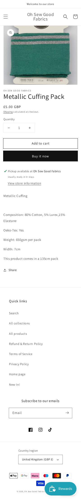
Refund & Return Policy (26, 344)
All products (18, 334)
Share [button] (13, 270)
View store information (24, 183)
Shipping (8, 111)
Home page (17, 374)
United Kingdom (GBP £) (37, 459)
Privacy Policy (19, 364)
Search (14, 313)
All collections (19, 323)
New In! (14, 384)
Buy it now (40, 156)
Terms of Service (21, 354)
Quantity (9, 119)
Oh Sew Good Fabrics (34, 491)
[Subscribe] (67, 413)
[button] (6, 17)
